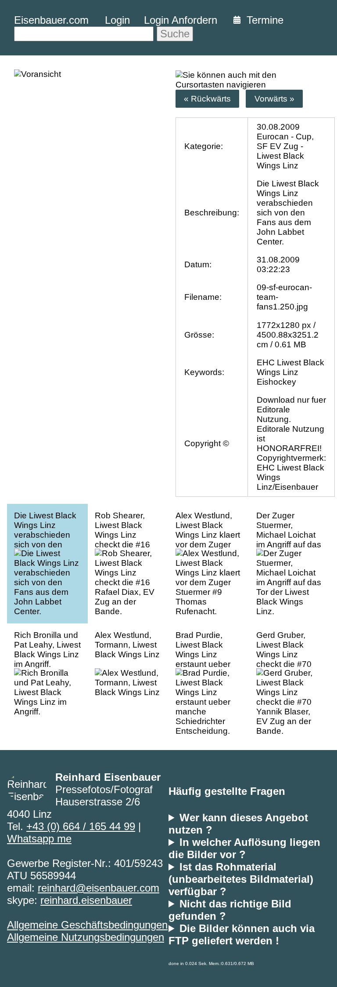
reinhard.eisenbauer (86, 900)
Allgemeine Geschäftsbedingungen (87, 925)
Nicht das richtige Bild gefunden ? (229, 910)
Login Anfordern (180, 20)
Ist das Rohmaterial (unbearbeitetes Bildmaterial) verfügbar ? (240, 879)
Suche (175, 34)
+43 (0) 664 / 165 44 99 (80, 826)
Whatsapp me (39, 839)
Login (117, 20)
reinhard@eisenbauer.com (98, 888)
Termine (261, 20)
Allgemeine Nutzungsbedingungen (85, 937)
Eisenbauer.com (51, 20)
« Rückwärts (207, 98)
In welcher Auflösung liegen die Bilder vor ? (244, 848)
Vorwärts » (274, 98)
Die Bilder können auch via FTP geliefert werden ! (241, 934)
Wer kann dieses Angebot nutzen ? (238, 824)
